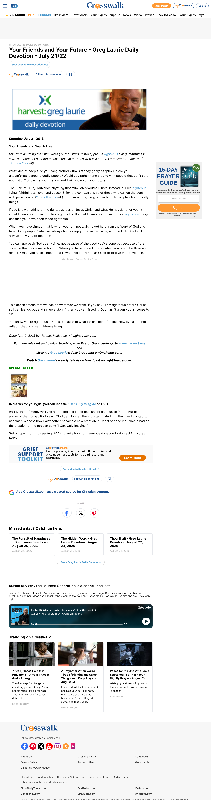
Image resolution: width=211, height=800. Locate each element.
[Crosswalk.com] (105, 5)
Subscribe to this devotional (28, 64)
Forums (44, 15)
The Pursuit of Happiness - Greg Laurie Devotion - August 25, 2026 (31, 544)
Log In (202, 5)
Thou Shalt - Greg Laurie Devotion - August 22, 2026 (128, 544)
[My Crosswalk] (183, 5)
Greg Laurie (59, 352)
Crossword (61, 15)
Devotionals (80, 15)
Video (138, 15)
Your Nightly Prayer (192, 15)
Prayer (149, 15)
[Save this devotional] (70, 74)
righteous (111, 154)
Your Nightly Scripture (105, 15)
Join (161, 5)
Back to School (167, 15)
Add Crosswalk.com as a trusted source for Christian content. (62, 491)
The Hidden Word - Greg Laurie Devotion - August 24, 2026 (80, 544)
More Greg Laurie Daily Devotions (81, 562)
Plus (31, 15)
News (127, 15)
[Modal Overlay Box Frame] (81, 454)
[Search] (14, 6)
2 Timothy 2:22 (47, 197)
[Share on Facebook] (67, 513)
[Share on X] (80, 513)
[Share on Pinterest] (94, 513)
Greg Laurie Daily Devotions (29, 44)
